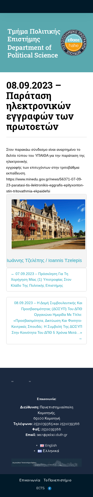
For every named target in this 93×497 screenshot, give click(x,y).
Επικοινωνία (29, 480)
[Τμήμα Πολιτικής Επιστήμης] (46, 45)
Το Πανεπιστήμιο (57, 480)
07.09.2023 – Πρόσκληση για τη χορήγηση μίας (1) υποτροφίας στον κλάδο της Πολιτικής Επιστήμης (41, 280)
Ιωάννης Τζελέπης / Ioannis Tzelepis (44, 260)
